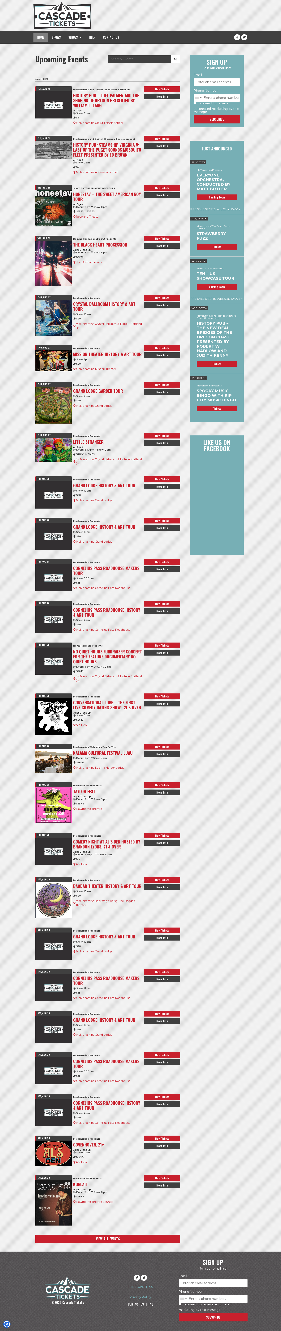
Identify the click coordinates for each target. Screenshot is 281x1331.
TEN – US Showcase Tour (215, 276)
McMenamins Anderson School (97, 172)
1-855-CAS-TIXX (140, 1287)
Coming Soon (217, 197)
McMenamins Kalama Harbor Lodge (100, 767)
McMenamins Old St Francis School (99, 123)
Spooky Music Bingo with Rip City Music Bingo (216, 395)
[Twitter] (244, 37)
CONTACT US (111, 37)
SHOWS (56, 37)
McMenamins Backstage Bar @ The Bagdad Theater (105, 903)
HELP (92, 37)
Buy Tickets (162, 89)
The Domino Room (89, 262)
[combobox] (198, 98)
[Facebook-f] (237, 37)
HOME (40, 37)
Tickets (216, 247)
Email (198, 75)
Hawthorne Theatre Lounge (94, 1202)
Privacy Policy (140, 1297)
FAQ (151, 1304)
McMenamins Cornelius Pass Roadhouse (103, 588)
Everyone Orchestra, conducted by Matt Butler (213, 182)
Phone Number (206, 90)
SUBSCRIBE (217, 119)
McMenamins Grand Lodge (94, 405)
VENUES (73, 37)
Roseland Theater (87, 216)
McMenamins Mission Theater (96, 369)
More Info (162, 96)
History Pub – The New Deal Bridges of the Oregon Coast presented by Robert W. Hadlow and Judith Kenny (214, 339)
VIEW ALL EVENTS (108, 1238)
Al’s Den (81, 725)
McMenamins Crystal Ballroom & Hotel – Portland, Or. (109, 326)
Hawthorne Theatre (89, 809)
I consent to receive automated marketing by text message (217, 108)
